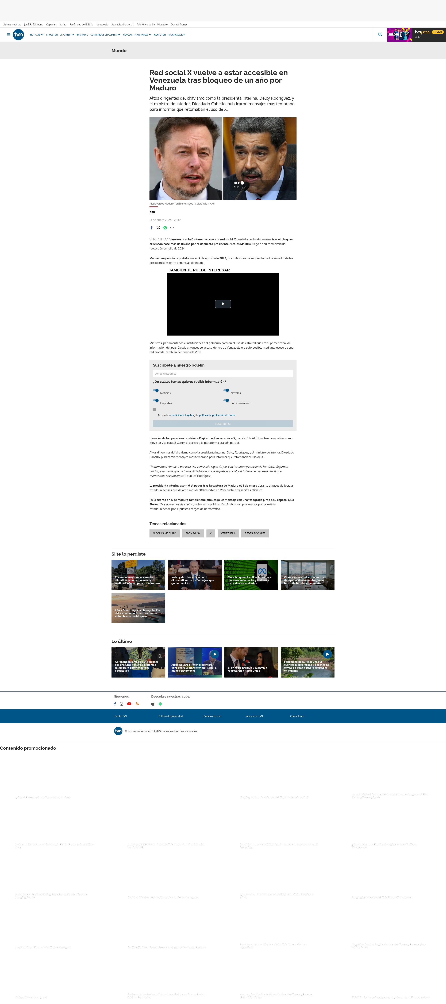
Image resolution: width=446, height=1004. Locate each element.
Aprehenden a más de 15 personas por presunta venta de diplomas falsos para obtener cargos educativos (136, 666)
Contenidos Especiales (103, 34)
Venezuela (102, 24)
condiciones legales (182, 415)
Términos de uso (211, 716)
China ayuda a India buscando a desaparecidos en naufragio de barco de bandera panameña (304, 580)
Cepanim (51, 24)
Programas (141, 34)
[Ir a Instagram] (122, 704)
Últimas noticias (12, 24)
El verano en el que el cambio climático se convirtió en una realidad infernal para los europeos (137, 580)
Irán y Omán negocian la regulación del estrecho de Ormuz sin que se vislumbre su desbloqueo (137, 613)
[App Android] (161, 704)
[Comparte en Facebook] (151, 227)
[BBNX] (118, 731)
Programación (176, 34)
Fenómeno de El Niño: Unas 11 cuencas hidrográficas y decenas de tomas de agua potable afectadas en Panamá (306, 666)
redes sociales (255, 533)
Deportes (65, 34)
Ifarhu (63, 24)
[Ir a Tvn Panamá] (18, 34)
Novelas (128, 34)
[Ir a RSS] (138, 704)
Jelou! (418, 37)
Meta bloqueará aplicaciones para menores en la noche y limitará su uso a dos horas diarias (249, 580)
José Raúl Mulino (33, 24)
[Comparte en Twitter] (158, 227)
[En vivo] (417, 31)
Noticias (35, 34)
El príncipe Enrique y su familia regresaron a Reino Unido (247, 669)
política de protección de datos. (217, 415)
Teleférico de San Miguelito (152, 24)
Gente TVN (160, 34)
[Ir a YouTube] (130, 704)
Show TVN (52, 34)
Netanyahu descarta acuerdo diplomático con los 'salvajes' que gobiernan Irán (192, 580)
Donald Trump (179, 24)
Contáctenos (297, 716)
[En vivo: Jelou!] (399, 35)
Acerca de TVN (254, 716)
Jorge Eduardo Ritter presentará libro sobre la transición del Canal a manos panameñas (194, 667)
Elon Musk (193, 533)
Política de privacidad (171, 716)
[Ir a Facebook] (115, 704)
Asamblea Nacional (122, 24)
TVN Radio (82, 34)
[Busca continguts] (380, 35)
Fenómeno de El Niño (81, 24)
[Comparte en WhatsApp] (165, 227)
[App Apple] (153, 704)
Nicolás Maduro (164, 533)
